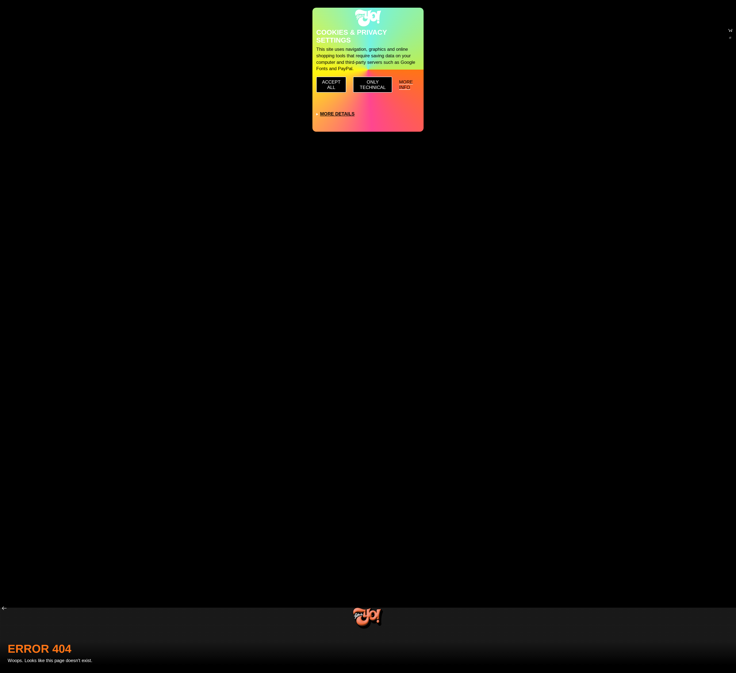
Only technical (373, 84)
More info (406, 84)
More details (337, 113)
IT (730, 38)
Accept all (331, 84)
